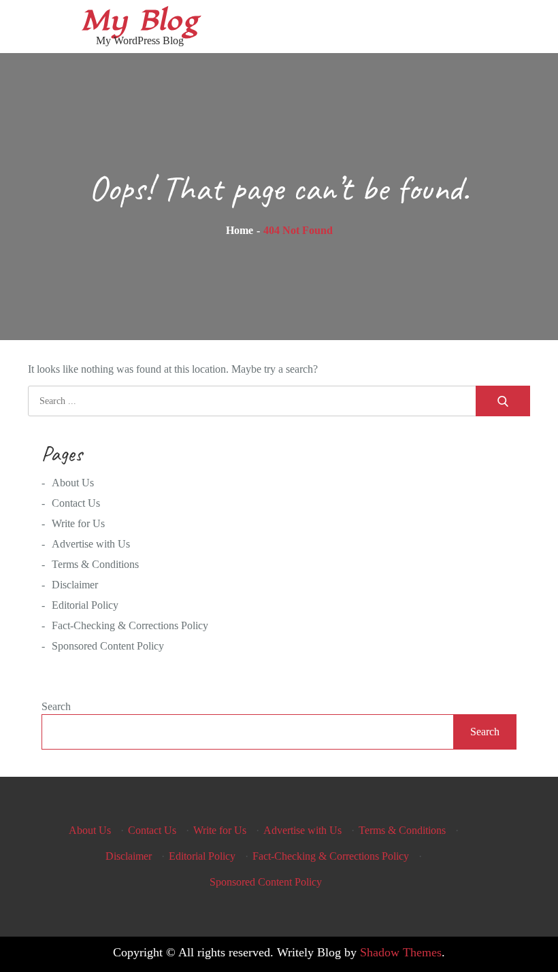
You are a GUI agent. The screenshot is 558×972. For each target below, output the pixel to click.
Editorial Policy (85, 605)
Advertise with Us (91, 544)
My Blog (139, 20)
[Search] (503, 401)
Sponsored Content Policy (108, 646)
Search (56, 706)
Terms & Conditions (95, 564)
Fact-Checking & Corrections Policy (130, 625)
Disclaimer (75, 584)
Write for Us (78, 523)
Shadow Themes (401, 952)
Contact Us (76, 503)
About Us (73, 482)
